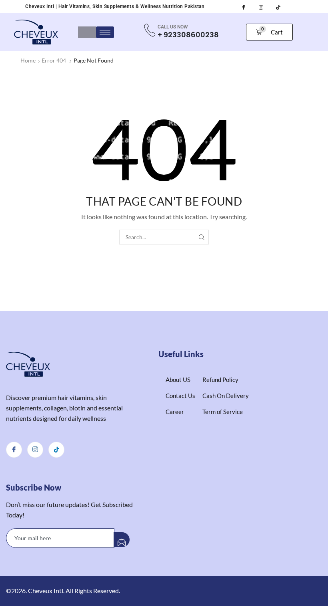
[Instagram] (261, 6)
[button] (269, 32)
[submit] (122, 539)
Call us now (173, 27)
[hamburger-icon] (105, 32)
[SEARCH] (201, 237)
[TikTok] (278, 6)
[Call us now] (150, 30)
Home (28, 60)
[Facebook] (244, 6)
